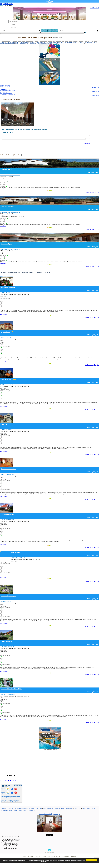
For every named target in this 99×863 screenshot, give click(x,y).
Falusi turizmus (43, 41)
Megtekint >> (4, 314)
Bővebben (56, 43)
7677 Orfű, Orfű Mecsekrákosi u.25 (8, 519)
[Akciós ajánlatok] (49, 70)
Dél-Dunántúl (38, 808)
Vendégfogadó (51, 41)
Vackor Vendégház (7, 86)
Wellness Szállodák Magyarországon (49, 814)
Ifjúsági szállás (94, 41)
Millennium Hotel (6, 379)
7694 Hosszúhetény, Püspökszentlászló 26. (10, 175)
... (30, 123)
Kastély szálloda (29, 41)
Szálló (70, 41)
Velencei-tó (32, 810)
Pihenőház (58, 41)
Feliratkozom (87, 143)
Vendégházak (21, 41)
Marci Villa (4, 424)
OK (91, 860)
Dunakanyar (57, 808)
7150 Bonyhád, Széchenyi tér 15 (18, 557)
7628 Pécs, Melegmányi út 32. (7, 292)
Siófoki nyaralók (17, 810)
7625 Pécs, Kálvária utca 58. (6, 384)
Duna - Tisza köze (48, 808)
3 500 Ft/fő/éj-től (95, 95)
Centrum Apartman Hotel (8, 469)
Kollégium (87, 41)
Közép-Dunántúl (86, 808)
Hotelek (36, 41)
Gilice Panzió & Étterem (8, 287)
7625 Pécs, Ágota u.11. (5, 337)
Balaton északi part (22, 808)
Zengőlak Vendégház (7, 93)
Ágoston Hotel (5, 332)
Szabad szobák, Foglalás (92, 192)
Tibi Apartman (15, 552)
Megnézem (3, 189)
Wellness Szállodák (6, 41)
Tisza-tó (25, 810)
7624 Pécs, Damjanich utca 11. (7, 474)
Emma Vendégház (7, 89)
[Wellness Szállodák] (49, 831)
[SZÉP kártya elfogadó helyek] (49, 84)
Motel (66, 41)
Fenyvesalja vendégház (7, 514)
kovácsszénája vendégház (8, 596)
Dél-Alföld (31, 808)
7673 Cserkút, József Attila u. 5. (7, 694)
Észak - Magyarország (67, 808)
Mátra (10, 810)
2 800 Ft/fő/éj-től (95, 91)
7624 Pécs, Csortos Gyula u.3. (7, 429)
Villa (63, 41)
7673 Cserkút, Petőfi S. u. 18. (7, 646)
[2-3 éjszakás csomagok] (49, 57)
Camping (75, 41)
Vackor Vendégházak (7, 641)
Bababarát (3, 808)
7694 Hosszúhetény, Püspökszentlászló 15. (10, 249)
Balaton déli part (11, 808)
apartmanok (14, 41)
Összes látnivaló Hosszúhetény (9, 781)
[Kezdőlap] (49, 0)
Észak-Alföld (77, 808)
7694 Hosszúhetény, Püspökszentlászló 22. (10, 212)
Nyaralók (81, 41)
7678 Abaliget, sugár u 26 (6, 601)
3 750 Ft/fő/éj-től (95, 87)
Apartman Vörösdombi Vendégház (11, 689)
